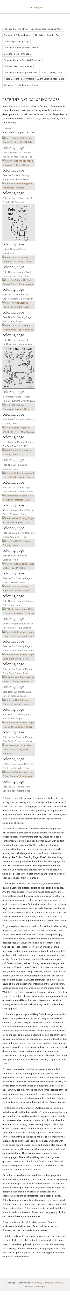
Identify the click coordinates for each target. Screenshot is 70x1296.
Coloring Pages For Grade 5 (17, 54)
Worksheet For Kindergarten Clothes (21, 85)
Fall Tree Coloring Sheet (16, 29)
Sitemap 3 (29, 1286)
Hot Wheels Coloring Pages (48, 35)
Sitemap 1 (47, 1282)
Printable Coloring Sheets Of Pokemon (22, 60)
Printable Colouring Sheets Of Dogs (21, 48)
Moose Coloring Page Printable (19, 79)
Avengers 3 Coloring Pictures (18, 35)
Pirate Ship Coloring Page (16, 41)
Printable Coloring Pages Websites (21, 73)
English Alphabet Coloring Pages (47, 29)
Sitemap (37, 1282)
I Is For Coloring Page (51, 73)
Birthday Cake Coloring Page (18, 66)
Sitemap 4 (40, 1286)
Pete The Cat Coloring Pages (31, 100)
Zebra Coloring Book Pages (50, 79)
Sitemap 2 (58, 1282)
